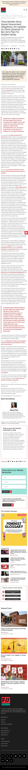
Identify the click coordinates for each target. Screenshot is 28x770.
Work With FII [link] (4, 735)
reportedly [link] (9, 90)
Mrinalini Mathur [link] (15, 555)
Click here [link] (16, 4)
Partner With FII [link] (5, 732)
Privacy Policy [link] (4, 745)
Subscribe (5, 491)
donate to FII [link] (17, 77)
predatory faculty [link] (6, 247)
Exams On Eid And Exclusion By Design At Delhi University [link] (13, 629)
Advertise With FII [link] (5, 730)
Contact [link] (3, 722)
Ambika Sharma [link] (7, 659)
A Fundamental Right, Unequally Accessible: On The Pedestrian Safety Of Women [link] (17, 579)
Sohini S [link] (13, 562)
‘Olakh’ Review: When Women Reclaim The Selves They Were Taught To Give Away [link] (17, 559)
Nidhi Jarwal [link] (6, 687)
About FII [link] (3, 719)
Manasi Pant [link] (6, 45)
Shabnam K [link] (5, 632)
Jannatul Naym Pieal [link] (16, 574)
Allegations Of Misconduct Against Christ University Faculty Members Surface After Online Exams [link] (13, 342)
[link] (26, 232)
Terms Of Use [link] (4, 743)
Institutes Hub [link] (17, 395)
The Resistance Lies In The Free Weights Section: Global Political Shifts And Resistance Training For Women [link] (18, 551)
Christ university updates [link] (13, 423)
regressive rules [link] (13, 249)
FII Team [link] (13, 567)
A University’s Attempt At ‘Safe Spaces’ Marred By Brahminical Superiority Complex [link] (13, 171)
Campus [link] (7, 15)
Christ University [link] (13, 422)
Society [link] (2, 15)
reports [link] (10, 246)
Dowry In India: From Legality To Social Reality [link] (13, 656)
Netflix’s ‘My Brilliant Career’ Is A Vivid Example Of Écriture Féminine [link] (18, 572)
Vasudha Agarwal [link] (15, 582)
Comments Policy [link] (5, 741)
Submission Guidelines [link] (6, 724)
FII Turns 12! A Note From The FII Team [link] (18, 565)
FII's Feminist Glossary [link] (9, 511)
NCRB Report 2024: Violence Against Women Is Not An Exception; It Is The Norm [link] (13, 683)
